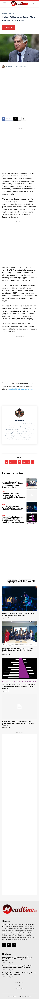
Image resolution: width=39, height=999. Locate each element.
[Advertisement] (19, 92)
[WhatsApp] (19, 462)
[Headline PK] (20, 3)
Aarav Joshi (9, 66)
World (11, 13)
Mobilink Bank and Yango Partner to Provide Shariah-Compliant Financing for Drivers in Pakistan (12, 484)
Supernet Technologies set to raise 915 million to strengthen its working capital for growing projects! (13, 519)
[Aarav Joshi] (4, 66)
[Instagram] (9, 945)
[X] (11, 462)
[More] (23, 119)
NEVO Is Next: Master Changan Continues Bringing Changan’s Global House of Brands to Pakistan (18, 723)
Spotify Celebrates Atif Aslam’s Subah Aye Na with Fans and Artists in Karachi (12, 508)
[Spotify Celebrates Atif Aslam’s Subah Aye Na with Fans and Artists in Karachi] (32, 507)
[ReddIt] (28, 462)
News (4, 13)
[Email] (32, 462)
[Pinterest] (15, 462)
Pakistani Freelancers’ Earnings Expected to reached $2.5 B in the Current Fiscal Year (13, 496)
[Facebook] (6, 462)
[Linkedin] (24, 462)
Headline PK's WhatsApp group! (20, 389)
